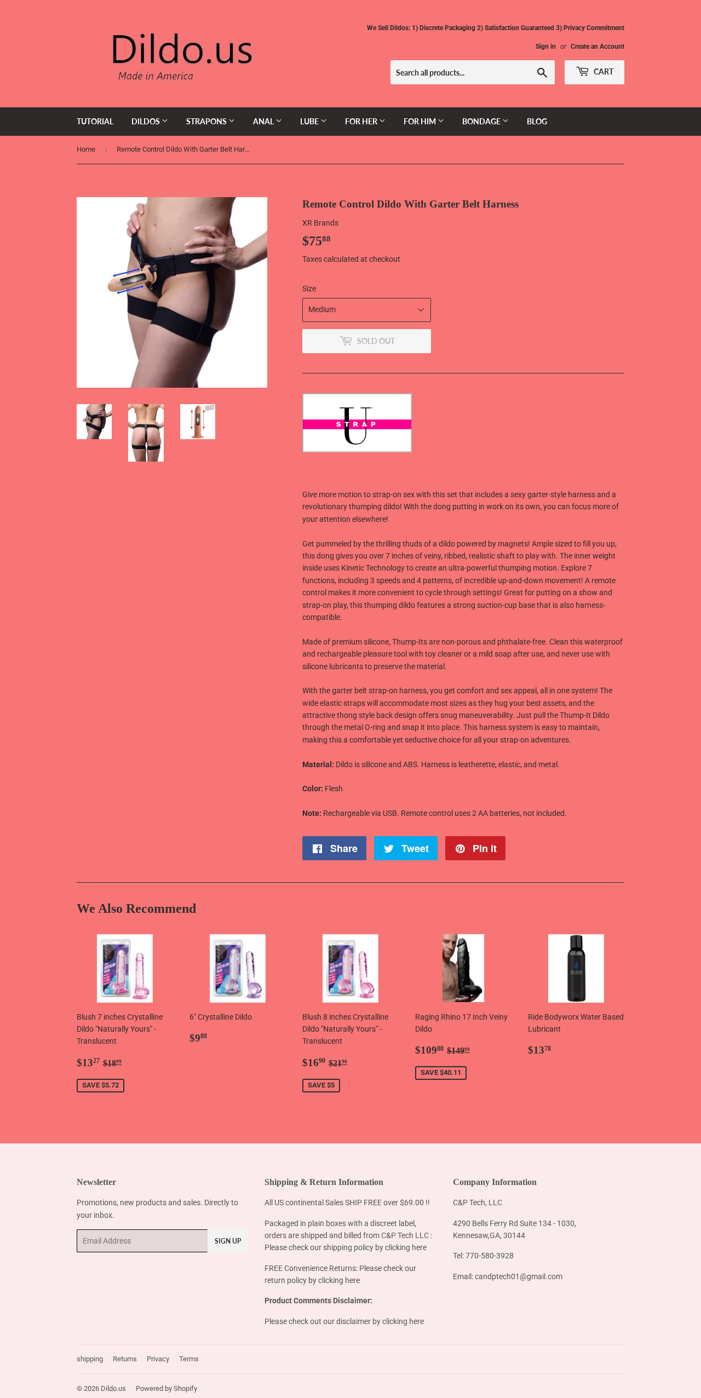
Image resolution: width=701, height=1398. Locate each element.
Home (86, 149)
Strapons (207, 121)
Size (309, 288)
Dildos (146, 121)
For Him (421, 121)
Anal (264, 121)
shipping (90, 1359)
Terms (189, 1359)
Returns (125, 1359)
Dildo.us (113, 1388)
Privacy (158, 1359)
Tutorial (95, 121)
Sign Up (228, 1241)
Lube (310, 121)
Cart (602, 71)
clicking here (406, 1247)
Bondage (482, 121)
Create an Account (597, 46)
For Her (362, 121)
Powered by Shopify (166, 1388)
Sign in (546, 46)
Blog (537, 121)
